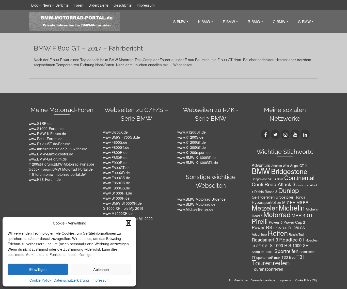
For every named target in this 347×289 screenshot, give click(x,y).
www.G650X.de (115, 132)
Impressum (100, 280)
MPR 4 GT (302, 215)
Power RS (262, 227)
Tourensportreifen (267, 269)
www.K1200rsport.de (194, 152)
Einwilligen (37, 269)
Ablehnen (101, 269)
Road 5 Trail (296, 234)
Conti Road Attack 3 (273, 184)
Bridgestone (289, 171)
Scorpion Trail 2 (262, 251)
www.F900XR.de (116, 172)
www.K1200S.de (190, 137)
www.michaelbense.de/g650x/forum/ (58, 148)
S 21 (265, 245)
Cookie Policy (40, 280)
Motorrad (277, 214)
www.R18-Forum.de (45, 179)
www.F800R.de (115, 152)
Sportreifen (286, 250)
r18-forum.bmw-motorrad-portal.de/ (57, 174)
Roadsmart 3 (265, 239)
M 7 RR (288, 202)
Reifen (278, 233)
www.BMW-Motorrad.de (196, 204)
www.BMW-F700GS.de (121, 137)
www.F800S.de (115, 142)
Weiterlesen (182, 64)
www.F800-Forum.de (45, 138)
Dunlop (288, 190)
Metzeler (265, 208)
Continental (299, 177)
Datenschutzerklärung (71, 280)
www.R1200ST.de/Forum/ (49, 143)
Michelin (292, 207)
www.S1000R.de (116, 198)
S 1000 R (278, 245)
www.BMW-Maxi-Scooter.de (51, 153)
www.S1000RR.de (117, 193)
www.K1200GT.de (191, 142)
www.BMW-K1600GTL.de (197, 162)
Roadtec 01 (292, 239)
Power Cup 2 (294, 222)
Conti (280, 179)
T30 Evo (288, 257)
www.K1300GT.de (191, 147)
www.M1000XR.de (118, 213)
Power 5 (275, 222)
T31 (300, 256)
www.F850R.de (115, 157)
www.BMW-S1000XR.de (122, 203)
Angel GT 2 (298, 165)
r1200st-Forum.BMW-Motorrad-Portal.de (61, 164)
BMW (261, 170)
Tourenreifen (271, 262)
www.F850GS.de (116, 182)
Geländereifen (263, 197)
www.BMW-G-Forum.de (48, 159)
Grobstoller (284, 197)
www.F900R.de (115, 162)
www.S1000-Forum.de (47, 128)
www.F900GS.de (116, 187)
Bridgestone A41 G (264, 179)
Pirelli (260, 221)
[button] (128, 223)
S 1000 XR (298, 245)
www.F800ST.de (116, 147)
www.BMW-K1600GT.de (196, 157)
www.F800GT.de (116, 167)
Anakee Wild (280, 165)
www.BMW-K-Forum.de (47, 133)
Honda (299, 197)
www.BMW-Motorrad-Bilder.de (201, 199)
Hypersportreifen (266, 202)
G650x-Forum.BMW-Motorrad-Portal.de (61, 169)
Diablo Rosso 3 (265, 191)
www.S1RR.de (40, 123)
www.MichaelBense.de (195, 209)
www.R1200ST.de (191, 132)
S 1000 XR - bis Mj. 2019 (123, 208)
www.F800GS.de (116, 177)
